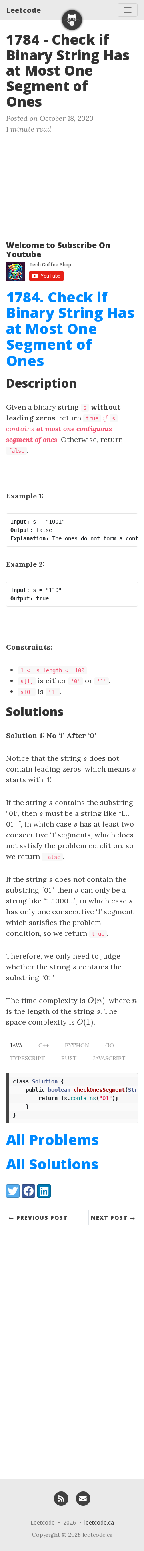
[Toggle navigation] (128, 10)
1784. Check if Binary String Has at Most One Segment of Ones (70, 328)
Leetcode (23, 10)
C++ (43, 1045)
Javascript (109, 1058)
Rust (69, 1058)
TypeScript (27, 1058)
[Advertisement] (72, 183)
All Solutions (52, 1164)
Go (109, 1045)
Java (16, 1045)
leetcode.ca (99, 1522)
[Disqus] (72, 1348)
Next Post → (113, 1217)
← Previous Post (38, 1217)
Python (77, 1045)
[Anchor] (52, 101)
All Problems (52, 1139)
